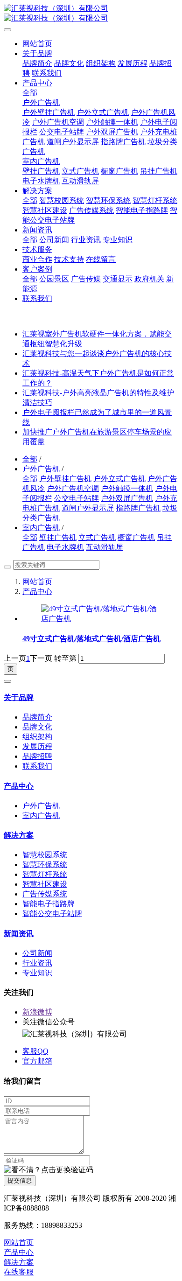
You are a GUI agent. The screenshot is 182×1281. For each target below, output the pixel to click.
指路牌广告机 (138, 508)
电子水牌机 (65, 547)
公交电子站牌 (76, 498)
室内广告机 (41, 528)
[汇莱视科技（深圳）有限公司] (91, 13)
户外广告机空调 (73, 488)
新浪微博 (37, 1012)
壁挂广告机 (58, 537)
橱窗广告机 (136, 537)
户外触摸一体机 (127, 488)
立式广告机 (97, 537)
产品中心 (37, 591)
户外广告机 (41, 469)
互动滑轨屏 (104, 547)
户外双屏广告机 (127, 498)
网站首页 (37, 44)
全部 (29, 93)
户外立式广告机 (119, 479)
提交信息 (19, 1180)
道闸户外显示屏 (88, 508)
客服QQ (35, 1051)
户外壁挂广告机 (65, 479)
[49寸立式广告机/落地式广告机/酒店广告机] (100, 619)
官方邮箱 (37, 1061)
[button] (48, 1170)
